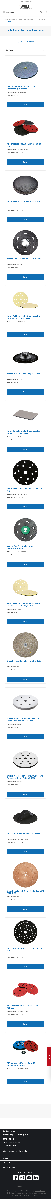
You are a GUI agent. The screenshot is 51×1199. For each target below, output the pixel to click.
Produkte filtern (27, 42)
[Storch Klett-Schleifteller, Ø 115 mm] (25, 358)
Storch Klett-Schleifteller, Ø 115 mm (23, 374)
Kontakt (49, 1056)
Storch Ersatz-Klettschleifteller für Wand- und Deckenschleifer (23, 719)
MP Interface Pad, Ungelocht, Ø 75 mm (24, 201)
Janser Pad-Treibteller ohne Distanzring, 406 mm (20, 547)
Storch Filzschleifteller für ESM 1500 (24, 661)
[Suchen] (41, 12)
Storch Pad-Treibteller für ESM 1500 (24, 259)
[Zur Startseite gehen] (25, 7)
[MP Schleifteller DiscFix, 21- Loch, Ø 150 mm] (25, 990)
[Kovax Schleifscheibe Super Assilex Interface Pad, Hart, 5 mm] (25, 300)
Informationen (28, 1187)
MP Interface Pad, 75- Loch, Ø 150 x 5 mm (24, 145)
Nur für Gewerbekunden (25, 1)
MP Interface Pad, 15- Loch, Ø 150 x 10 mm (24, 489)
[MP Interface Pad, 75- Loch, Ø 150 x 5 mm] (25, 128)
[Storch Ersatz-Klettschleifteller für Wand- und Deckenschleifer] (25, 702)
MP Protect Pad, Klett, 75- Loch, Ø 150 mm (24, 949)
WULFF (19, 1187)
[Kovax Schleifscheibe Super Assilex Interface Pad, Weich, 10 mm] (25, 587)
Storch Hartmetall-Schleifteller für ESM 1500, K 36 (25, 892)
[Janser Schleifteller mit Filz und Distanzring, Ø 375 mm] (25, 70)
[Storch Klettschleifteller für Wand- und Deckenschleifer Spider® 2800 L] (25, 760)
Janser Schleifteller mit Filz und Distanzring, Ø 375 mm (22, 87)
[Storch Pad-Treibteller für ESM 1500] (25, 243)
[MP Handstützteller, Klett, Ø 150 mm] (25, 817)
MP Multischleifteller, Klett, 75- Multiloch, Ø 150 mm (21, 1064)
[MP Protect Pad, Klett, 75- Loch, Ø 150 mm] (25, 932)
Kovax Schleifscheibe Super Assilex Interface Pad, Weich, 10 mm (23, 605)
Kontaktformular (21, 1151)
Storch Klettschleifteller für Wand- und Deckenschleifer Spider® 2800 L (25, 777)
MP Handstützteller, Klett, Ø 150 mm (23, 833)
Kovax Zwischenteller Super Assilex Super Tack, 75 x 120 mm (23, 432)
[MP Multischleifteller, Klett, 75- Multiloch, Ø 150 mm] (25, 1047)
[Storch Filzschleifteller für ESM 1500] (25, 645)
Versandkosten (40, 1191)
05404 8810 (8, 1139)
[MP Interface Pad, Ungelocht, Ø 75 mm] (25, 185)
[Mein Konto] (47, 12)
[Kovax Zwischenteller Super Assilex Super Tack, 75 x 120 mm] (25, 415)
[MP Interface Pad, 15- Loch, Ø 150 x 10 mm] (25, 472)
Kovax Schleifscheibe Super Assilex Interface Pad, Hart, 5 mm (23, 317)
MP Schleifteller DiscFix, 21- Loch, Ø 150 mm (23, 1007)
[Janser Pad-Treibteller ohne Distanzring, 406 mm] (25, 530)
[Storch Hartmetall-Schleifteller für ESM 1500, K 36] (25, 875)
